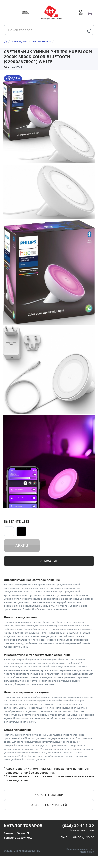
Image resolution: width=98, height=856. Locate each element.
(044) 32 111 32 (78, 825)
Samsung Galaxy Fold (18, 837)
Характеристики (49, 795)
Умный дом (19, 41)
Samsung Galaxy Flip (17, 833)
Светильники (41, 41)
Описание (49, 561)
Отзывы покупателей (49, 805)
